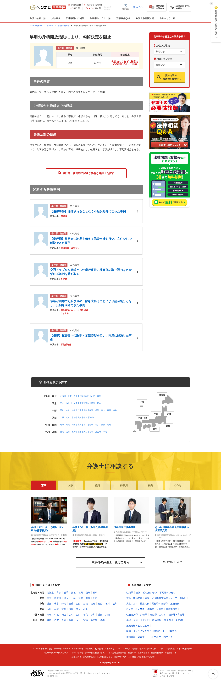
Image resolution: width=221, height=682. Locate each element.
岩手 (75, 396)
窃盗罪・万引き (158, 614)
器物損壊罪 (171, 609)
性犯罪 (129, 592)
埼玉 (75, 403)
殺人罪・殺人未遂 (135, 609)
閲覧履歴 (125, 9)
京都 (74, 417)
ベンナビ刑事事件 (36, 26)
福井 (115, 410)
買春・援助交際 (134, 598)
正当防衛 (174, 603)
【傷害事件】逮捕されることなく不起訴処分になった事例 (88, 211)
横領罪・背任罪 (176, 614)
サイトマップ (124, 649)
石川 (109, 410)
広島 (80, 425)
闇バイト (168, 636)
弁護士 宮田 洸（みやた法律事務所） (90, 529)
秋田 (87, 396)
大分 (85, 432)
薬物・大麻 (132, 620)
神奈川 (69, 403)
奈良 (85, 417)
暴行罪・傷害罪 (63, 26)
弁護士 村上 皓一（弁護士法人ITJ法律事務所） (47, 529)
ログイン (140, 7)
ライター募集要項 (184, 649)
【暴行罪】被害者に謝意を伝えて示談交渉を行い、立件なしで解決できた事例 (91, 240)
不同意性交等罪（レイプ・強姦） (169, 598)
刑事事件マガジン (62, 649)
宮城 (81, 396)
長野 (97, 410)
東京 (62, 403)
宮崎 (91, 432)
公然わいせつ (150, 592)
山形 (93, 396)
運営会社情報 (77, 649)
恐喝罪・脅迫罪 (155, 609)
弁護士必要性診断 (145, 18)
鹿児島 (98, 432)
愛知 (62, 410)
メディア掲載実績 (167, 649)
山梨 (85, 410)
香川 (97, 425)
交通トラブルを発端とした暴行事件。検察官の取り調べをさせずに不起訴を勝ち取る (91, 272)
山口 (85, 425)
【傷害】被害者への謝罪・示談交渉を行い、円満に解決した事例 (91, 337)
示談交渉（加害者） (136, 636)
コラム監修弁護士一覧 (116, 653)
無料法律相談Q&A (160, 7)
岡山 (74, 425)
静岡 (74, 410)
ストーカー (155, 636)
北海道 (63, 396)
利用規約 (89, 649)
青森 (70, 396)
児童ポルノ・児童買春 (137, 603)
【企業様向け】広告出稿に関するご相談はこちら (91, 657)
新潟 (91, 410)
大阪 (62, 417)
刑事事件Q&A (123, 18)
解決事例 (56, 18)
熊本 (80, 432)
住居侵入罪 (132, 614)
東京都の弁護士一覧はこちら (110, 562)
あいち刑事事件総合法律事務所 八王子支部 (172, 529)
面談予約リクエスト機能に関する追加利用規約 (134, 657)
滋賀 (80, 417)
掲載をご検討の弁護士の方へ (144, 649)
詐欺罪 (143, 614)
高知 (109, 425)
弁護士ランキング (172, 653)
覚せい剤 (144, 620)
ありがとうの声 (167, 18)
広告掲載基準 (143, 653)
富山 (103, 410)
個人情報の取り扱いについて (57, 653)
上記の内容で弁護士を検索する (172, 77)
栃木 (99, 403)
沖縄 (105, 432)
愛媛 (103, 425)
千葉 (81, 403)
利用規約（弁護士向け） (105, 649)
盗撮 (147, 598)
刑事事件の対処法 (75, 18)
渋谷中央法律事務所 (125, 527)
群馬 (93, 403)
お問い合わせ (77, 653)
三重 (80, 410)
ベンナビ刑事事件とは (42, 649)
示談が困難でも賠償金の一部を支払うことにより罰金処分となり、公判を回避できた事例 (91, 303)
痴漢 (138, 592)
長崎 (74, 432)
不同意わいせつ (167, 592)
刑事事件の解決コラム (95, 653)
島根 (68, 425)
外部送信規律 (157, 653)
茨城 (87, 403)
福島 (99, 396)
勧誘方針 (132, 653)
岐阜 (68, 410)
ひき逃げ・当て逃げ (174, 620)
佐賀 (68, 432)
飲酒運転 (156, 620)
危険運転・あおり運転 (137, 625)
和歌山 (92, 417)
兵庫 (68, 417)
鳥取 (62, 425)
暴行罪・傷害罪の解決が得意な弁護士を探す (87, 173)
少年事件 (172, 631)
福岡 (62, 432)
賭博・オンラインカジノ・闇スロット (145, 631)
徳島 (91, 425)
